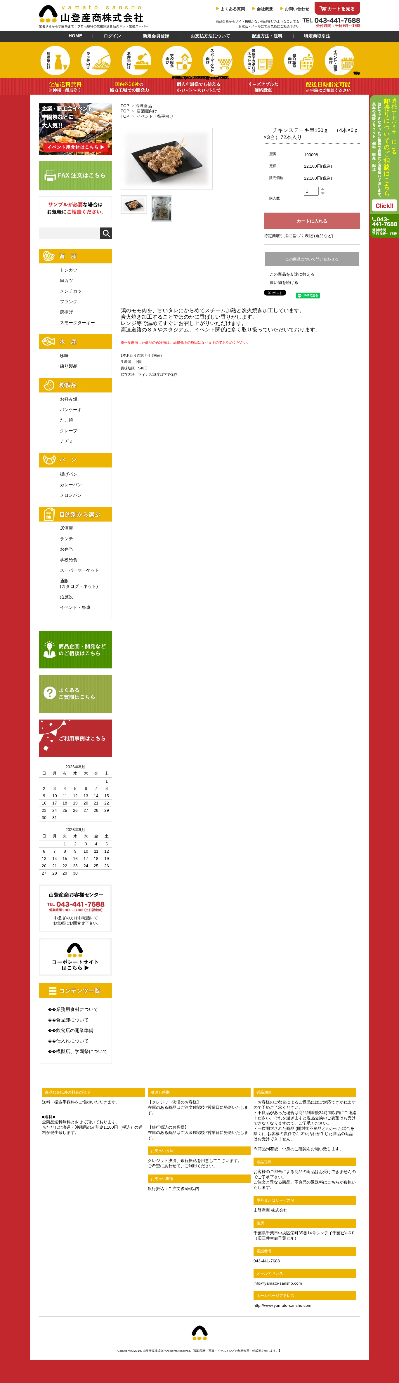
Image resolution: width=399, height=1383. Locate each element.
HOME (75, 35)
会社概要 (265, 8)
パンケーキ (71, 409)
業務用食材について (77, 1009)
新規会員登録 (156, 35)
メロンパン (71, 495)
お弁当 (66, 549)
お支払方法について (210, 35)
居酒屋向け (147, 111)
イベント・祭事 (75, 607)
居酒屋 (66, 528)
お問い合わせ (297, 8)
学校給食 (68, 559)
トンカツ (68, 269)
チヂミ (66, 441)
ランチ (66, 538)
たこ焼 (66, 420)
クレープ (68, 430)
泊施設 (66, 596)
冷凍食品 (144, 105)
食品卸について (72, 1019)
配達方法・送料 (267, 35)
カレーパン (71, 484)
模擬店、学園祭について (81, 1051)
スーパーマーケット (79, 570)
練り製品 (68, 366)
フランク (68, 301)
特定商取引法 (317, 35)
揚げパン (68, 474)
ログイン (112, 35)
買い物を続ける (284, 282)
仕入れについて (72, 1040)
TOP (125, 105)
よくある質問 (233, 8)
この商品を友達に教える (292, 274)
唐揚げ (66, 312)
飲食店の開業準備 (74, 1030)
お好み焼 (68, 399)
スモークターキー (77, 322)
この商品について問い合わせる (312, 259)
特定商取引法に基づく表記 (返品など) (298, 235)
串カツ (66, 280)
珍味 (64, 355)
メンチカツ (71, 291)
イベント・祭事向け (155, 116)
